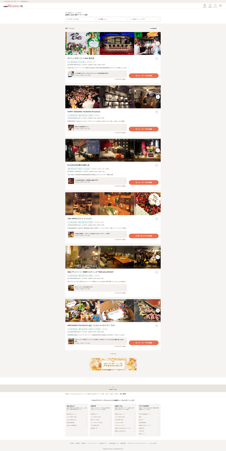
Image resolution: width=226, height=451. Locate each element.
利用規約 (78, 443)
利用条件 (83, 443)
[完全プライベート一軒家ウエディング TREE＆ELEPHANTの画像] (113, 257)
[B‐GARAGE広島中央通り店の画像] (113, 150)
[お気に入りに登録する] (157, 59)
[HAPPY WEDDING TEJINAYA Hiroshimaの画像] (113, 96)
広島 (107, 394)
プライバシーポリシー (92, 443)
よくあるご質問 (152, 443)
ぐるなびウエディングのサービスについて (137, 443)
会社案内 (72, 443)
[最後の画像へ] (158, 43)
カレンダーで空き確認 (145, 75)
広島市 (111, 394)
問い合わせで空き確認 (145, 236)
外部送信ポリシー (103, 443)
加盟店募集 (123, 443)
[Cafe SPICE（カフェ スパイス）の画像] (113, 203)
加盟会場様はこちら (114, 443)
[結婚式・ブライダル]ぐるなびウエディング (75, 394)
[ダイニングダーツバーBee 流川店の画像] (113, 43)
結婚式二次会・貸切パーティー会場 (95, 394)
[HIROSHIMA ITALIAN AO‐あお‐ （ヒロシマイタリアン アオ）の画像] (113, 310)
